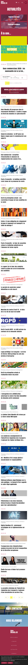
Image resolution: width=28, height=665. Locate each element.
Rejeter (10, 662)
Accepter (4, 662)
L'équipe (14, 641)
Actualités (14, 649)
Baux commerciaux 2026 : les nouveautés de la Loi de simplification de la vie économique (14, 69)
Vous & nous (14, 637)
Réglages (13, 660)
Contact (14, 653)
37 (19, 597)
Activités (14, 645)
